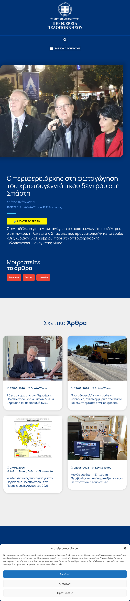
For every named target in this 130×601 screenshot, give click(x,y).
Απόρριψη (65, 583)
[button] (125, 548)
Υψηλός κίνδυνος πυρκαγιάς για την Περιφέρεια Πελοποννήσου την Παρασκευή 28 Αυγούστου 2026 (30, 482)
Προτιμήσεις (65, 593)
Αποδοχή (65, 574)
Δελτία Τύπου (33, 207)
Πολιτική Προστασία (40, 471)
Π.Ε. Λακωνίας (52, 207)
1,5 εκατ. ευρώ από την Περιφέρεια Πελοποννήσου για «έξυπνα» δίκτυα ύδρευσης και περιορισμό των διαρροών (30, 400)
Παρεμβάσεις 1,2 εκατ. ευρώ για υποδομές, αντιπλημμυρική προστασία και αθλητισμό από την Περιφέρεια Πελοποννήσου (96, 400)
